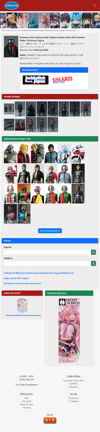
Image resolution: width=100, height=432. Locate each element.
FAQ (27, 398)
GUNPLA (8, 258)
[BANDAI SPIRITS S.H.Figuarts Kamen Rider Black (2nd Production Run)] (78, 193)
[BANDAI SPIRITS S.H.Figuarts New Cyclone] (78, 153)
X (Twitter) (73, 401)
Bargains (73, 386)
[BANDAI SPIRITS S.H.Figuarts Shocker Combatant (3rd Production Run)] (78, 173)
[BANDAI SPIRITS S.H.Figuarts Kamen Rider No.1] (23, 193)
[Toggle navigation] (94, 5)
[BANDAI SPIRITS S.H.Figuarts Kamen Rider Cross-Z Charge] (64, 153)
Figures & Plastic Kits (13, 30)
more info (33, 58)
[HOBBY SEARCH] (69, 330)
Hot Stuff (26, 401)
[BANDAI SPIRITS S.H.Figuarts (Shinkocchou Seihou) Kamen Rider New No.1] (51, 173)
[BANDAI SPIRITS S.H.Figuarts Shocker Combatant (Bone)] (23, 173)
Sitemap (27, 407)
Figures (7, 247)
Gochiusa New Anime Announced (23, 315)
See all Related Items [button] (50, 230)
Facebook (73, 398)
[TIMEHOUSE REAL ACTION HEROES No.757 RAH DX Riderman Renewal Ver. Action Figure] (37, 193)
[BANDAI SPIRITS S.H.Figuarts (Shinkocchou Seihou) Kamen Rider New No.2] (10, 173)
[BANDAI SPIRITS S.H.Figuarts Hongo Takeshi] (37, 173)
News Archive (26, 404)
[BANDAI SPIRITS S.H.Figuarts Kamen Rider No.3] (23, 213)
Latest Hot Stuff (12, 293)
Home (3, 30)
